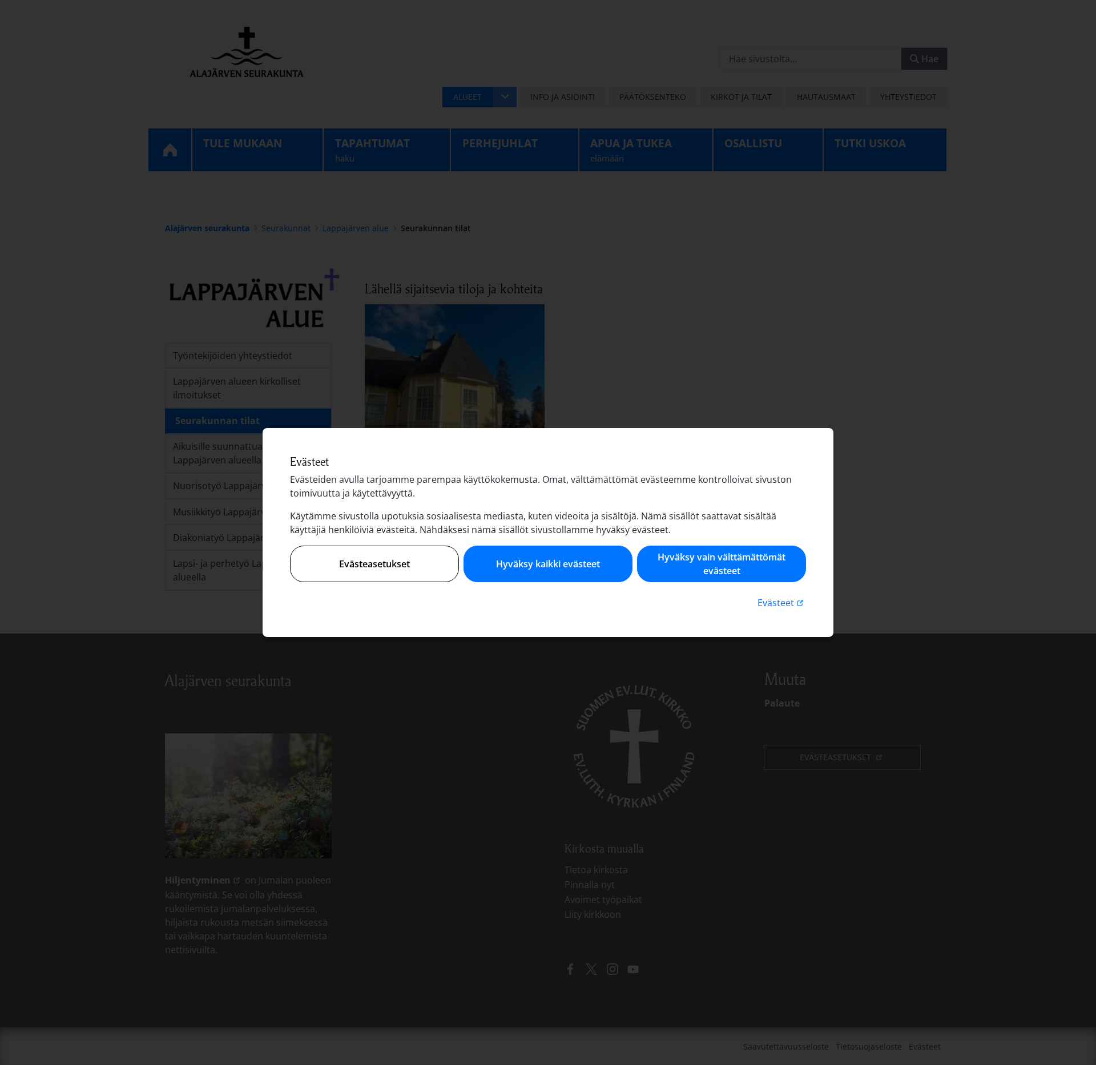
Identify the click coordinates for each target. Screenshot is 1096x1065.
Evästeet (781, 602)
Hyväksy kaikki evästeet (548, 564)
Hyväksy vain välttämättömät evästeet (721, 564)
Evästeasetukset (374, 564)
